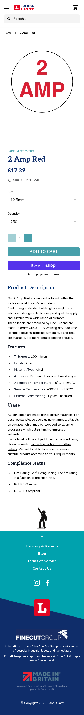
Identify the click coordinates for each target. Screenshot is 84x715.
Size (11, 192)
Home (8, 33)
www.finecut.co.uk (42, 660)
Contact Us (42, 568)
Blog (42, 553)
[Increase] (28, 238)
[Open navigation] (6, 7)
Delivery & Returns (42, 546)
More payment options (43, 274)
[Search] (66, 7)
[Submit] (8, 18)
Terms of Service (42, 561)
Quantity (14, 214)
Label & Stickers (21, 151)
